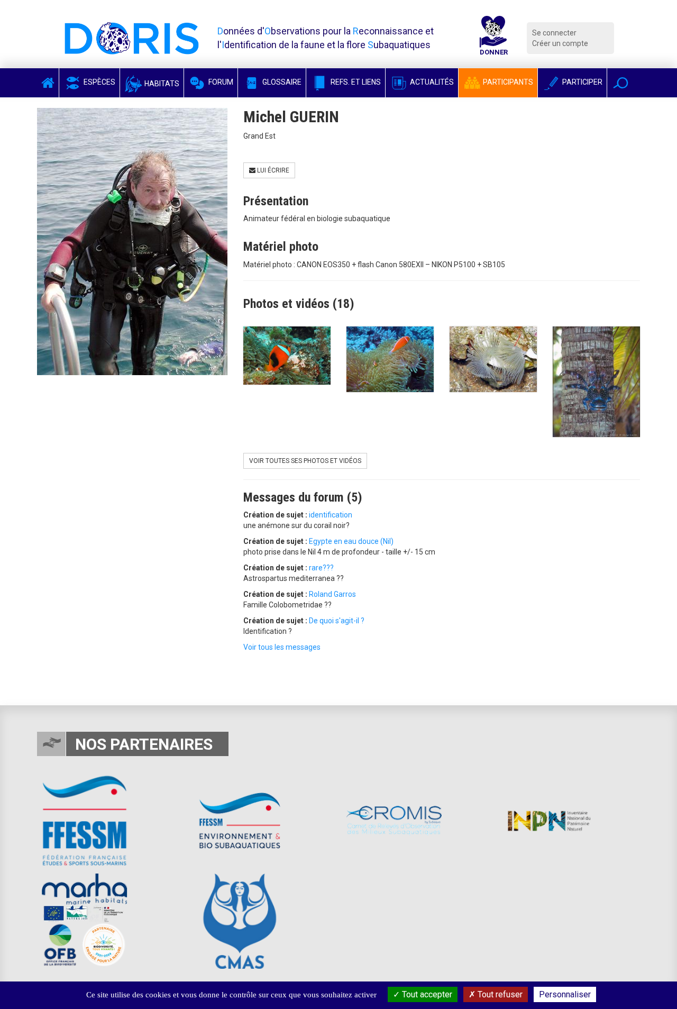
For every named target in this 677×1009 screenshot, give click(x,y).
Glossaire (281, 82)
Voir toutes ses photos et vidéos (305, 461)
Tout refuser (499, 994)
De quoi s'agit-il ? (336, 620)
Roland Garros (332, 594)
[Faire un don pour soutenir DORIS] (493, 38)
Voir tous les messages (282, 647)
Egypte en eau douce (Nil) (351, 541)
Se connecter (554, 33)
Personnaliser (565, 994)
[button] (620, 82)
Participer (581, 82)
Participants (507, 82)
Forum (220, 82)
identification (330, 515)
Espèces (98, 82)
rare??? (321, 567)
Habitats (161, 83)
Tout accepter (426, 994)
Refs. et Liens (355, 82)
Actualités (431, 82)
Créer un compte (560, 43)
